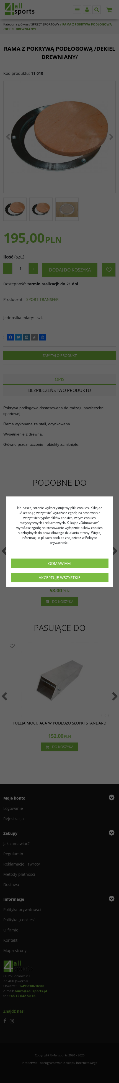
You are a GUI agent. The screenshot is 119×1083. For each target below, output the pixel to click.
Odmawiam (59, 563)
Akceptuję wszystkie (60, 577)
